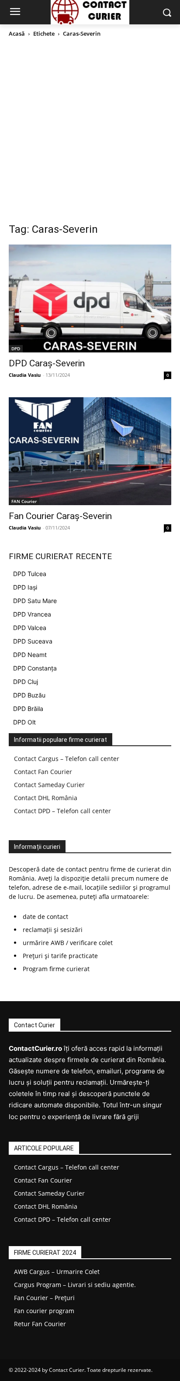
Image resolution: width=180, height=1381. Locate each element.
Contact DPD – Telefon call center (62, 811)
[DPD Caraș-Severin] (90, 298)
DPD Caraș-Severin (47, 363)
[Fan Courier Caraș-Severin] (90, 451)
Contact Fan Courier (43, 772)
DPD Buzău (29, 695)
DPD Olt (24, 722)
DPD (15, 348)
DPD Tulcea (29, 573)
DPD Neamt (30, 654)
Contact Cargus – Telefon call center (66, 758)
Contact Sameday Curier (49, 785)
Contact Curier (66, 1370)
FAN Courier (24, 501)
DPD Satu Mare (35, 600)
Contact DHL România (45, 798)
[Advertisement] (90, 132)
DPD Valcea (29, 627)
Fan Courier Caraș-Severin (60, 516)
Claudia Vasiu (25, 375)
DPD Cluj (25, 681)
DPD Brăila (28, 708)
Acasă (17, 33)
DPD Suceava (32, 641)
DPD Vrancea (32, 614)
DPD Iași (25, 587)
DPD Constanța (35, 668)
